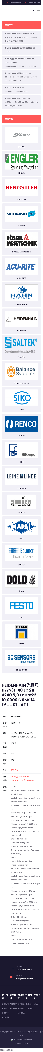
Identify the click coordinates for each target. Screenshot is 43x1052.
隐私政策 (5, 1008)
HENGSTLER (21, 199)
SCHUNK (21, 225)
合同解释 (13, 1004)
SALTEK (21, 357)
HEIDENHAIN (21, 330)
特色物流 (21, 1013)
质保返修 (29, 1004)
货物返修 (13, 1008)
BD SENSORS (21, 670)
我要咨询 (14, 770)
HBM (21, 462)
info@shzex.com (34, 2)
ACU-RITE (21, 278)
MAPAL (21, 538)
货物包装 (21, 1008)
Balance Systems (21, 383)
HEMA (21, 643)
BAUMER (21, 565)
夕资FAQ (5, 1013)
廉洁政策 (5, 1004)
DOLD (21, 591)
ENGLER (21, 173)
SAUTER (21, 512)
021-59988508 (15, 2)
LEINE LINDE (21, 488)
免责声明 (5, 1017)
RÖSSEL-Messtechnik (21, 252)
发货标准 (21, 1004)
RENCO (22, 435)
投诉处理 (29, 1008)
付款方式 (36, 1004)
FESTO (21, 617)
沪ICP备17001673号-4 (22, 1039)
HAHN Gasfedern (21, 304)
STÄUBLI (21, 147)
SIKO (22, 409)
